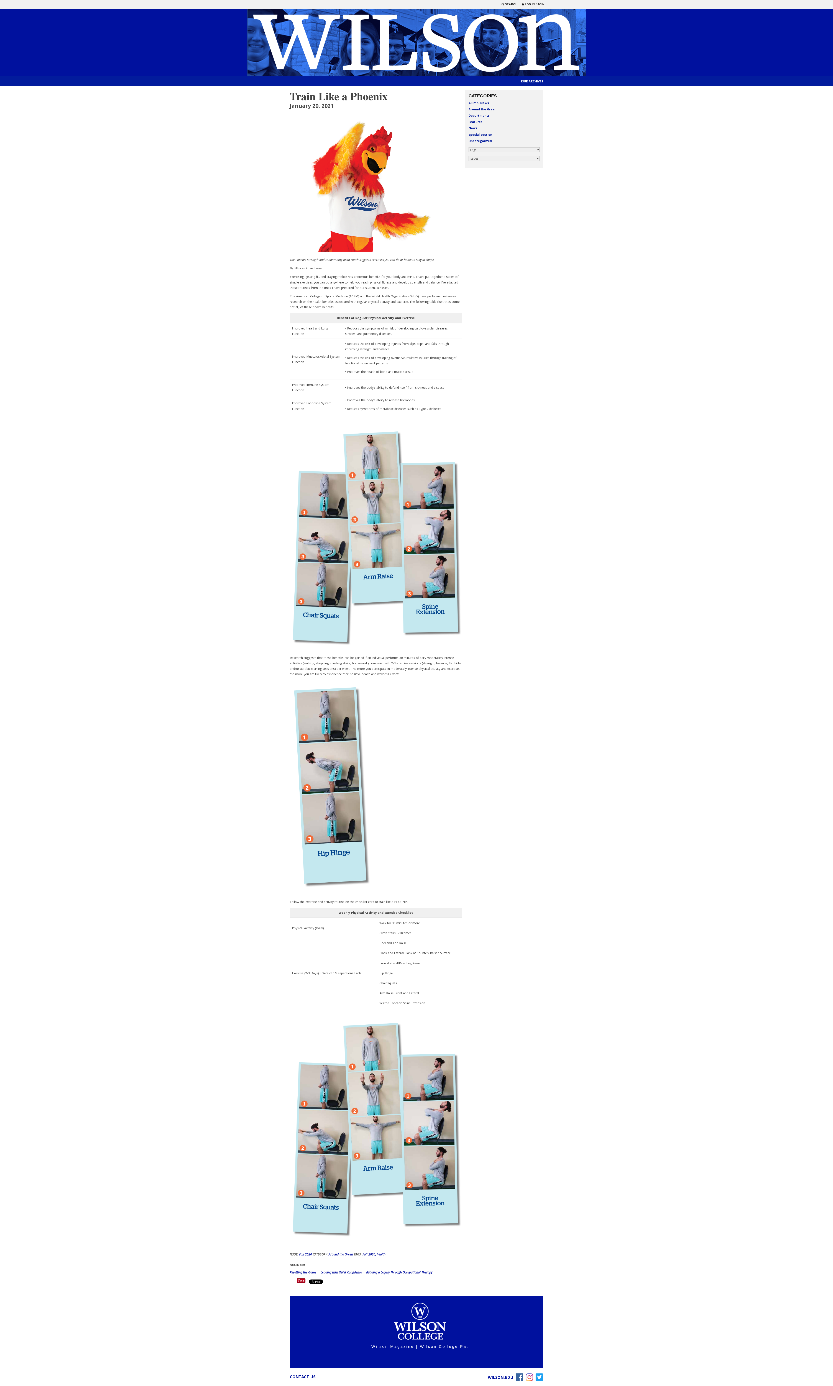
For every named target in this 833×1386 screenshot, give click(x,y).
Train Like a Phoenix (339, 96)
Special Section (480, 135)
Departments (479, 115)
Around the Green (482, 109)
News (473, 128)
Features (475, 122)
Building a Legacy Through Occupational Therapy (399, 1272)
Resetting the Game (303, 1272)
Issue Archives (531, 81)
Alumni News (479, 103)
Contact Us (302, 1376)
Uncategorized (480, 141)
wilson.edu (500, 1377)
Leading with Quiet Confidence (342, 1272)
